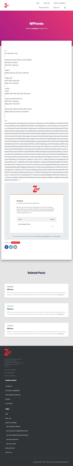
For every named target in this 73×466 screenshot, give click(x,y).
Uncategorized (15, 242)
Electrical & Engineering (12, 390)
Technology (8, 386)
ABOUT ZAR (46, 3)
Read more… (61, 294)
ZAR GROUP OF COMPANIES (42, 236)
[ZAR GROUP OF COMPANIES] (6, 5)
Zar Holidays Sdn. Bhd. (12, 439)
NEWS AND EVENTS (44, 7)
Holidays (7, 399)
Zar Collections (11, 444)
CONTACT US (56, 7)
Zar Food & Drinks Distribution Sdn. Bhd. (17, 435)
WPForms (10, 289)
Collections (8, 403)
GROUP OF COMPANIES (59, 3)
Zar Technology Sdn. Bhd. (13, 426)
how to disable (56, 236)
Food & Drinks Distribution (12, 395)
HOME (37, 3)
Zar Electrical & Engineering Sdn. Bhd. (17, 431)
